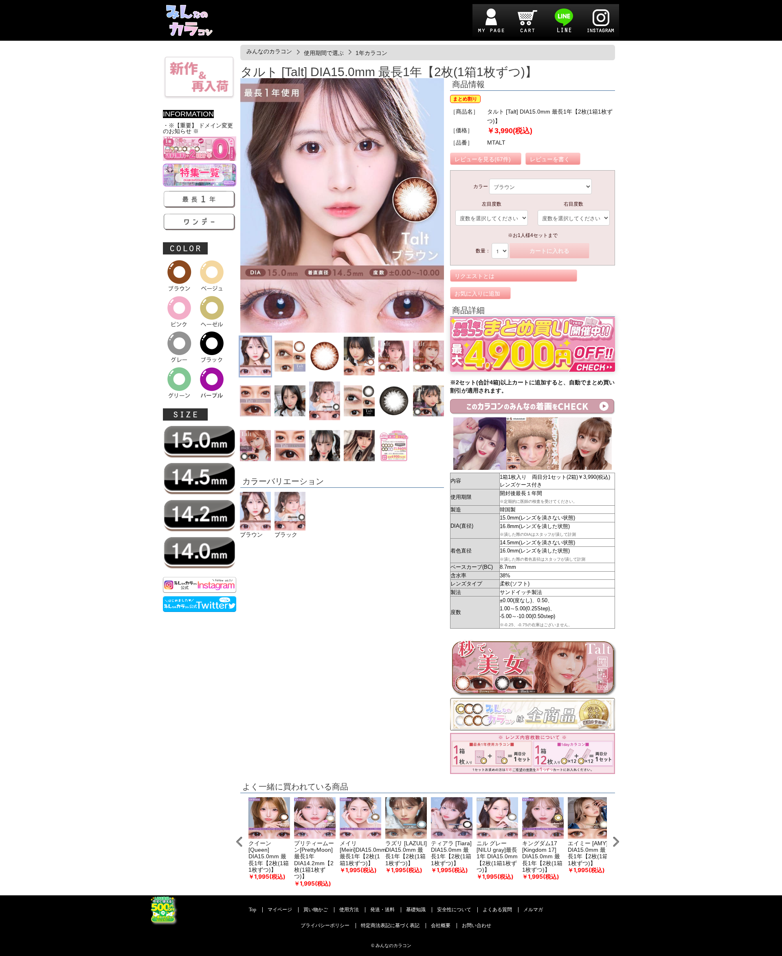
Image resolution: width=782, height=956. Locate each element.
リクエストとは (474, 276)
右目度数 (573, 204)
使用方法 (349, 909)
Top (252, 909)
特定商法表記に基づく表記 (390, 925)
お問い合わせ (476, 925)
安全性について (454, 909)
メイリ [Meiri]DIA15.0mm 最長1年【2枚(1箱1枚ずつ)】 (363, 853)
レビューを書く (550, 159)
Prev (239, 842)
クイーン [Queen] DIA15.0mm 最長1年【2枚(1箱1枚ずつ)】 (268, 856)
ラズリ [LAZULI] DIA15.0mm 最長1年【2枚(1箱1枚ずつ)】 (406, 853)
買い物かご (315, 909)
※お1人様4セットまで (533, 235)
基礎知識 (416, 909)
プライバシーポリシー (325, 925)
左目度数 (491, 204)
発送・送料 (382, 909)
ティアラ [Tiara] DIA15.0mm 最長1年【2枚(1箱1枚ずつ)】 (451, 853)
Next (616, 842)
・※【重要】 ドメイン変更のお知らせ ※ (198, 128)
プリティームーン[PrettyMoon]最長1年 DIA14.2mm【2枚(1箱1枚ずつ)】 (314, 860)
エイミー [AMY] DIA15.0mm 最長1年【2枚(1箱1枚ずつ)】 (588, 853)
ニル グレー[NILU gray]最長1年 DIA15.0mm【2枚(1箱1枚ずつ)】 (497, 856)
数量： (483, 251)
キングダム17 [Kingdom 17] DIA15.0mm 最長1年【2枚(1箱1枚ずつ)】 (542, 856)
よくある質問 (497, 909)
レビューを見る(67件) (483, 159)
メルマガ (533, 909)
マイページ (280, 909)
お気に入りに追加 (477, 293)
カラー (480, 186)
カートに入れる (549, 251)
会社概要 (440, 925)
